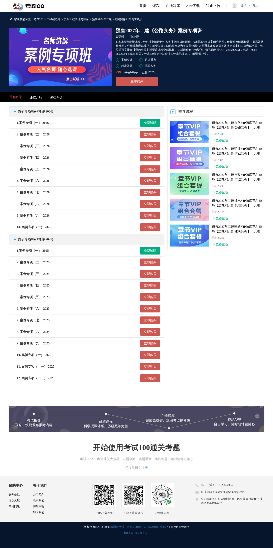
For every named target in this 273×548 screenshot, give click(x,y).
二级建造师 (54, 19)
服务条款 (14, 494)
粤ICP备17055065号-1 (136, 532)
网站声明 (38, 506)
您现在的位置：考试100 (28, 19)
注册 (254, 5)
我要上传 (213, 6)
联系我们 (38, 500)
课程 (156, 6)
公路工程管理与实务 (76, 19)
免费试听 (150, 122)
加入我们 (38, 512)
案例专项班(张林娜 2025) (35, 239)
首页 (142, 6)
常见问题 (14, 506)
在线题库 (173, 6)
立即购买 (137, 81)
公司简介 (38, 494)
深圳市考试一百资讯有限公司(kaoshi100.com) (138, 526)
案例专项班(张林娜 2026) (35, 111)
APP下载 (193, 6)
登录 (245, 5)
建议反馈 (14, 500)
